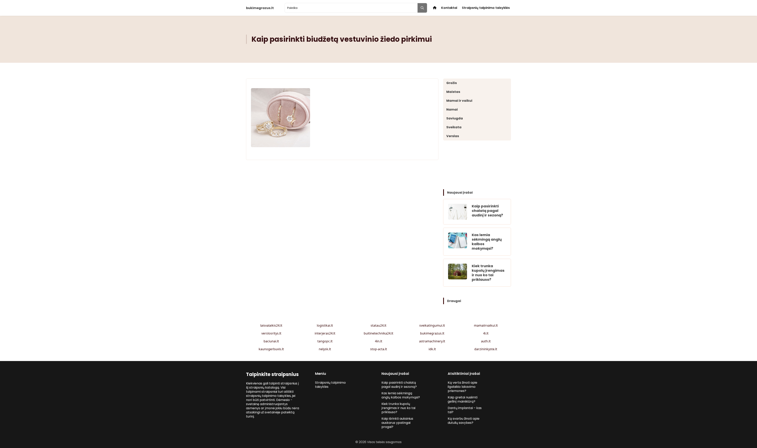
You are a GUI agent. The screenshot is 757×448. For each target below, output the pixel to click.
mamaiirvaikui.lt (486, 325)
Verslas (452, 136)
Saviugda (454, 118)
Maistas (453, 92)
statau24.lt (378, 325)
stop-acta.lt (378, 349)
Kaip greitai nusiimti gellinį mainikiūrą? (462, 399)
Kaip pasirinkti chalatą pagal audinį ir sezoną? (487, 211)
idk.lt (432, 349)
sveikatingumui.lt (432, 325)
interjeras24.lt (325, 333)
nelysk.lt (325, 349)
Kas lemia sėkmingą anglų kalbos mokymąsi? (487, 241)
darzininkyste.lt (485, 349)
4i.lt (486, 333)
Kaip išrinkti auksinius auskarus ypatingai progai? (397, 422)
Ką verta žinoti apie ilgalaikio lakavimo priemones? (462, 386)
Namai (452, 109)
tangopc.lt (325, 341)
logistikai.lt (325, 325)
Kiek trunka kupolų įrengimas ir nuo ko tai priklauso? (488, 272)
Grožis (451, 83)
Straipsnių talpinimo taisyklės (486, 8)
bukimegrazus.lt (432, 333)
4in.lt (378, 341)
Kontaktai (449, 8)
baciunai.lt (271, 341)
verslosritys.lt (271, 333)
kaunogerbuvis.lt (271, 349)
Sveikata (453, 127)
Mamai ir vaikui (459, 100)
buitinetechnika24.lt (378, 333)
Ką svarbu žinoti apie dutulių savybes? (463, 420)
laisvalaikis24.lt (271, 325)
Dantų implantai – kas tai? (465, 410)
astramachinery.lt (432, 341)
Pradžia (434, 8)
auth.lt (486, 341)
